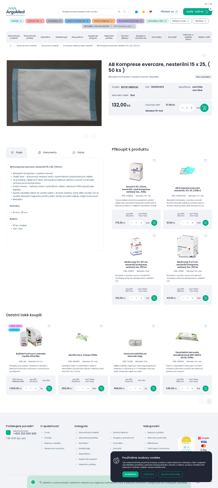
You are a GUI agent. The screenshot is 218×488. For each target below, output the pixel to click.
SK (211, 4)
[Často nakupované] (143, 11)
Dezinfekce (45, 37)
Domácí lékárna (125, 37)
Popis (19, 152)
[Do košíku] (154, 223)
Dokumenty (50, 152)
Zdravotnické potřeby (30, 37)
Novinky (15, 21)
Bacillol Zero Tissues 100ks (83, 355)
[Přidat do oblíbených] (203, 55)
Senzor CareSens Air (76, 21)
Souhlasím (130, 474)
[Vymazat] (119, 11)
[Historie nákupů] (136, 11)
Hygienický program (93, 37)
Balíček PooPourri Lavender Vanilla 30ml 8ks (31, 355)
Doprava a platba (52, 443)
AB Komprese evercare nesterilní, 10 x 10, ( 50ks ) (187, 189)
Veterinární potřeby (109, 37)
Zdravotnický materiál (14, 37)
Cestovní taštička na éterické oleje (135, 355)
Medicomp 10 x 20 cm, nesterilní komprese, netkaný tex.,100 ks (136, 265)
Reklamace (153, 443)
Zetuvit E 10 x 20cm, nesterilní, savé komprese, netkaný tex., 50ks (136, 189)
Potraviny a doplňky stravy (188, 37)
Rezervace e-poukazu (54, 448)
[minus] (182, 108)
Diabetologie (61, 37)
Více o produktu (203, 77)
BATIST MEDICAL (129, 86)
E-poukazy (53, 21)
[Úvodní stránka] (10, 45)
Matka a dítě (204, 37)
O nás (47, 432)
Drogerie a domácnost (140, 37)
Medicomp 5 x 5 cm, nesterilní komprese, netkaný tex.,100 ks (187, 265)
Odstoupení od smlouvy (159, 448)
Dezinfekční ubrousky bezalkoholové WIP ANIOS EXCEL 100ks (187, 355)
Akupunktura (77, 37)
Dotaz (80, 152)
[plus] (192, 108)
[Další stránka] (209, 401)
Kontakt (47, 438)
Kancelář (172, 37)
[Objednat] (204, 108)
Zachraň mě (33, 21)
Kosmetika (156, 37)
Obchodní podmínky (157, 438)
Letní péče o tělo (155, 21)
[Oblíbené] (150, 11)
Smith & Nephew (102, 21)
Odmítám (148, 474)
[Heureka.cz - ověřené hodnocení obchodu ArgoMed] (186, 446)
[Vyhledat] (125, 11)
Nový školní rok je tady (129, 21)
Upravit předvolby (170, 474)
